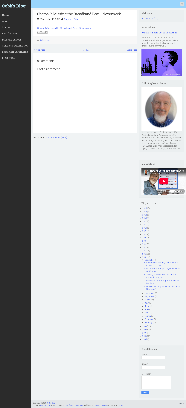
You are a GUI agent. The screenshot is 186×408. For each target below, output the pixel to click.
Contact (6, 27)
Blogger (120, 405)
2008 (144, 329)
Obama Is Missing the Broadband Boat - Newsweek (79, 14)
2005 (144, 339)
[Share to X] (43, 32)
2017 (144, 234)
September (150, 296)
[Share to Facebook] (46, 32)
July (147, 303)
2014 (144, 244)
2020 (144, 228)
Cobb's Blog (14, 6)
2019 (144, 231)
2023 (144, 218)
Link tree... (8, 57)
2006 (144, 336)
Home (5, 15)
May (147, 309)
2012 (144, 250)
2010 (144, 257)
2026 (144, 208)
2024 (144, 214)
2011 (144, 254)
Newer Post (39, 50)
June (147, 306)
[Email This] (38, 32)
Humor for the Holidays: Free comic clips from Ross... (161, 264)
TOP (182, 403)
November (150, 293)
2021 (144, 224)
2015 (144, 241)
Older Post (132, 50)
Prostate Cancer (11, 39)
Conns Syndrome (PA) (15, 45)
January (148, 322)
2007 (144, 332)
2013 (144, 247)
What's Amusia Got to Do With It (159, 32)
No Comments (45, 40)
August (148, 299)
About (5, 21)
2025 (144, 211)
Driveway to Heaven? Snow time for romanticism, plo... (160, 276)
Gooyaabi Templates (101, 405)
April (147, 312)
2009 (144, 326)
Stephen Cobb (71, 19)
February (149, 319)
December (149, 260)
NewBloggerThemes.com (74, 405)
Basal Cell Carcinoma (15, 51)
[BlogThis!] (41, 32)
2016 (144, 237)
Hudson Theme (45, 405)
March (148, 316)
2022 (144, 221)
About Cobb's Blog (149, 18)
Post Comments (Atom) (56, 137)
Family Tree (9, 33)
